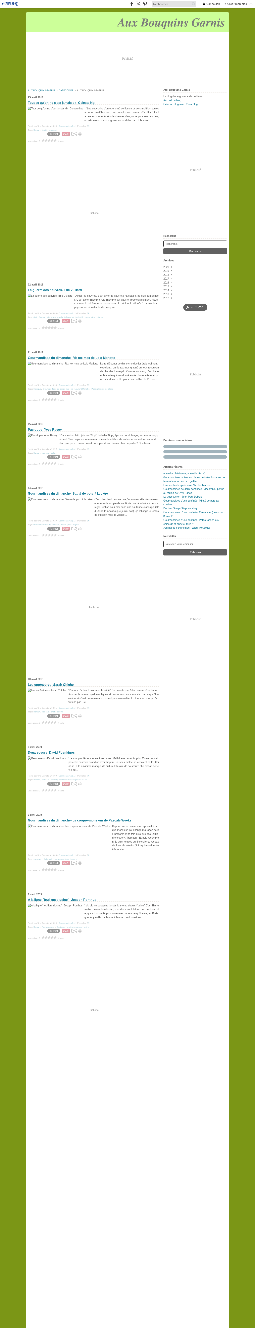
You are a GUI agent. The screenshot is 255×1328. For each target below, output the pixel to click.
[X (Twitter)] (138, 4)
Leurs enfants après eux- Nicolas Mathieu (187, 485)
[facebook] (131, 4)
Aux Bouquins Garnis (41, 90)
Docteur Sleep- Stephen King (180, 508)
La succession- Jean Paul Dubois (182, 496)
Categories (66, 90)
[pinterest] (144, 4)
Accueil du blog (172, 100)
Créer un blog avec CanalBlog (180, 104)
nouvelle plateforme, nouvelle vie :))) (184, 473)
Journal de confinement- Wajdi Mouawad (186, 527)
